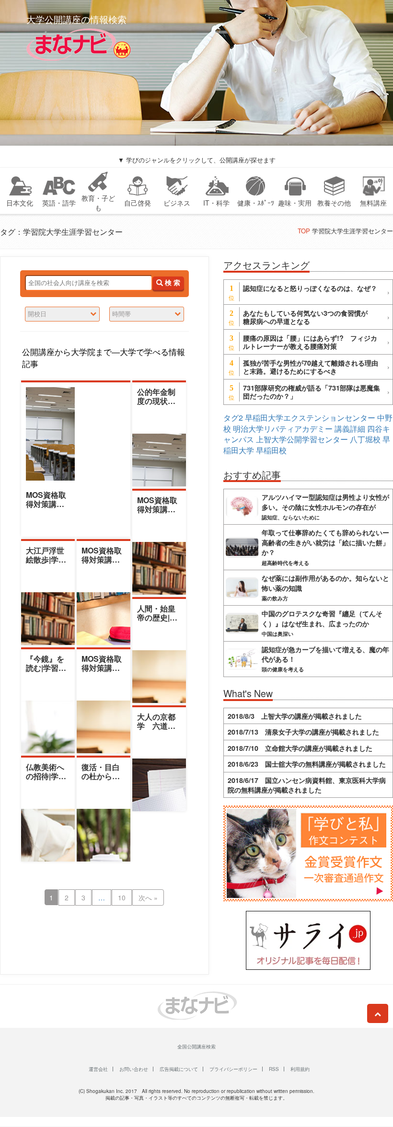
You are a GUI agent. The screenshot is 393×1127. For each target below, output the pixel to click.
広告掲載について (179, 1069)
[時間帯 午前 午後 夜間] (146, 314)
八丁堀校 (365, 439)
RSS (274, 1069)
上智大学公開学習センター (302, 439)
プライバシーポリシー (233, 1069)
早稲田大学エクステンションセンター (310, 417)
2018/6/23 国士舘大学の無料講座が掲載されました (307, 764)
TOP (304, 230)
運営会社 (98, 1069)
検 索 (171, 283)
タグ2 (233, 417)
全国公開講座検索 (196, 1046)
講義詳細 (350, 428)
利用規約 (300, 1069)
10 (122, 897)
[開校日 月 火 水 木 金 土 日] (62, 314)
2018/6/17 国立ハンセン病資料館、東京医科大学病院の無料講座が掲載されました (307, 784)
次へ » (148, 897)
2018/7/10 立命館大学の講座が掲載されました (300, 748)
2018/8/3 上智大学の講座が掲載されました (295, 716)
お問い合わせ (133, 1069)
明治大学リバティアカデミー (283, 428)
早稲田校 (271, 450)
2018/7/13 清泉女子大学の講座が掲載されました (303, 731)
